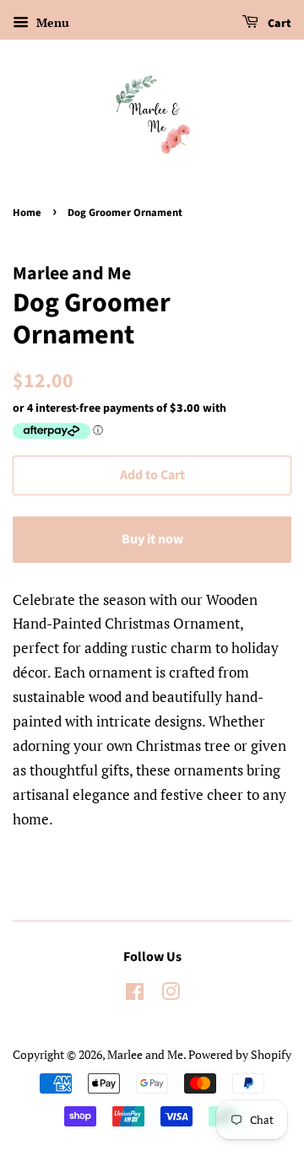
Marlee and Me (145, 1054)
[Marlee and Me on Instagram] (170, 994)
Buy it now (152, 539)
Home (27, 212)
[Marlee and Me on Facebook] (134, 994)
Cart (278, 23)
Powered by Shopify (239, 1054)
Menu (51, 22)
